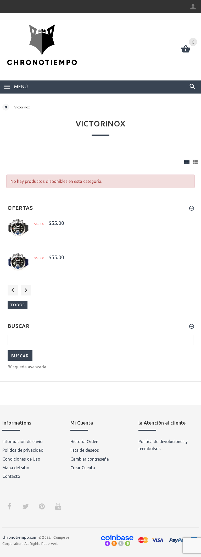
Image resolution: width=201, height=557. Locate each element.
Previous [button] (13, 290)
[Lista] (195, 162)
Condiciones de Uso (21, 459)
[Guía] (186, 162)
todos (17, 305)
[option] (100, 232)
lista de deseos (84, 450)
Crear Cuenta (82, 467)
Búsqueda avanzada (27, 366)
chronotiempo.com (19, 537)
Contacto (11, 476)
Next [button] (26, 290)
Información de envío (22, 441)
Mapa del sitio (15, 467)
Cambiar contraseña (89, 459)
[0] (186, 52)
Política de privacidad (22, 450)
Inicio (5, 107)
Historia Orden (84, 441)
